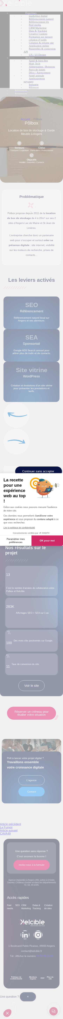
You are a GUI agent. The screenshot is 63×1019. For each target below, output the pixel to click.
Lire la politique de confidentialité (19, 528)
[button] (7, 1013)
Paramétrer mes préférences (16, 541)
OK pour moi (47, 540)
